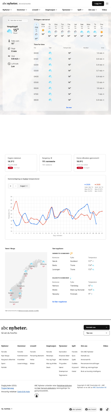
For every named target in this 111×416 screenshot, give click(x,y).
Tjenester (66, 10)
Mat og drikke (51, 363)
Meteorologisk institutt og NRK (28, 311)
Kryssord (75, 367)
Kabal (74, 371)
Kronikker (21, 359)
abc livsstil (92, 409)
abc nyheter (76, 409)
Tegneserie (63, 375)
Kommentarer (22, 356)
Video (104, 10)
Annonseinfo (85, 359)
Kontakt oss (85, 356)
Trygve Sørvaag (7, 388)
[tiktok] (107, 409)
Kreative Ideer (64, 356)
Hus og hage (51, 359)
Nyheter (6, 10)
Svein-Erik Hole (23, 391)
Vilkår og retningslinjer (89, 367)
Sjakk (74, 359)
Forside (4, 352)
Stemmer (21, 10)
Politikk (4, 367)
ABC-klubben (64, 359)
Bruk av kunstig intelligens (91, 371)
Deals (48, 367)
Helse (32, 359)
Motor (32, 363)
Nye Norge (5, 356)
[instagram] (101, 409)
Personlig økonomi (37, 356)
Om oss (91, 10)
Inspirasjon (50, 10)
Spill (79, 10)
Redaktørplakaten (64, 385)
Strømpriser (63, 371)
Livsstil (35, 10)
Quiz (73, 356)
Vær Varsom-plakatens (46, 388)
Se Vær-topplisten (59, 302)
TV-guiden (63, 363)
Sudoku (74, 363)
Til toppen (5, 409)
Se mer (69, 107)
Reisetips (49, 356)
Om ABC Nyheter (87, 352)
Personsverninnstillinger (90, 363)
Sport (3, 363)
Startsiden (63, 352)
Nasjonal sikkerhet (8, 359)
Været (61, 367)
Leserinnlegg (22, 363)
